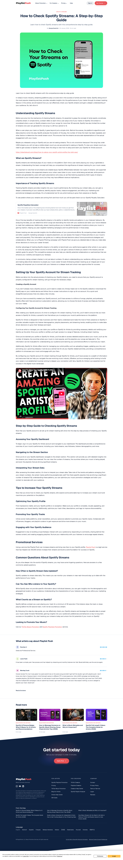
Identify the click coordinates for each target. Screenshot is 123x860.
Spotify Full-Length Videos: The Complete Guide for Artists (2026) (95, 727)
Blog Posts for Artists (23, 723)
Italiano (57, 829)
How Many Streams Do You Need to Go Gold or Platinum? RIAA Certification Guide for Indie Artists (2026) (91, 817)
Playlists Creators (76, 785)
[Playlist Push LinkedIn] (23, 786)
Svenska (85, 829)
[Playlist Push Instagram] (17, 786)
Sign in (90, 3)
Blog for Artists (55, 791)
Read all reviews (21, 690)
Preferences (100, 856)
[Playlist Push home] (23, 3)
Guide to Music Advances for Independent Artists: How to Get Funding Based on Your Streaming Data (61, 816)
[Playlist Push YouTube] (20, 786)
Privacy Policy (94, 785)
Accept (114, 856)
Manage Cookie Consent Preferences (98, 839)
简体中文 (92, 829)
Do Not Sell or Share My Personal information (77, 839)
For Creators (53, 3)
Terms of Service (95, 788)
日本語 (63, 829)
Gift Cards (54, 797)
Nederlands (70, 829)
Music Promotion (40, 3)
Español (31, 829)
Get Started (99, 3)
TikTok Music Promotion (30, 627)
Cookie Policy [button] (26, 856)
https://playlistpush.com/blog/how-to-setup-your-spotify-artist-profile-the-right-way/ (47, 152)
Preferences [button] (59, 856)
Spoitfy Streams (61, 11)
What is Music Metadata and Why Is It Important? (73, 726)
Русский (78, 829)
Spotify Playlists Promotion (52, 627)
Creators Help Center (77, 788)
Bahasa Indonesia (48, 829)
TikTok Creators (75, 782)
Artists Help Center (57, 794)
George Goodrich (53, 28)
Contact (92, 782)
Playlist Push (90, 547)
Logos (92, 791)
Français (38, 829)
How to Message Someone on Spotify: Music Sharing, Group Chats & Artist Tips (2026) (49, 727)
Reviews (92, 794)
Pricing (63, 3)
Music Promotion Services (23, 782)
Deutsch (24, 829)
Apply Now (60, 761)
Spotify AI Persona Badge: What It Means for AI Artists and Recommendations (26, 727)
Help (71, 3)
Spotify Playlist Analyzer (78, 791)
